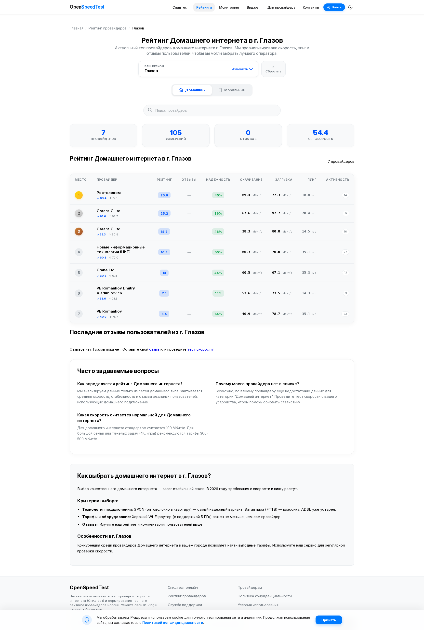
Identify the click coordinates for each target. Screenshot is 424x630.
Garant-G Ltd (108, 229)
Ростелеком (109, 192)
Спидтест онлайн (183, 587)
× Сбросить (273, 69)
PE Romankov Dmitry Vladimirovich (116, 290)
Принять (328, 620)
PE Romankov (109, 311)
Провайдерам (250, 587)
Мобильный (234, 90)
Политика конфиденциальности (265, 596)
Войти (337, 7)
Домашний (195, 90)
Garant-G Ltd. (109, 210)
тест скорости (200, 349)
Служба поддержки (185, 605)
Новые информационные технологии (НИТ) (121, 249)
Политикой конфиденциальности (172, 622)
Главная (76, 28)
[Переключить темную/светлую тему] (350, 7)
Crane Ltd (106, 270)
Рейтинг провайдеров (108, 28)
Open (87, 7)
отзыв (154, 349)
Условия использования (258, 605)
